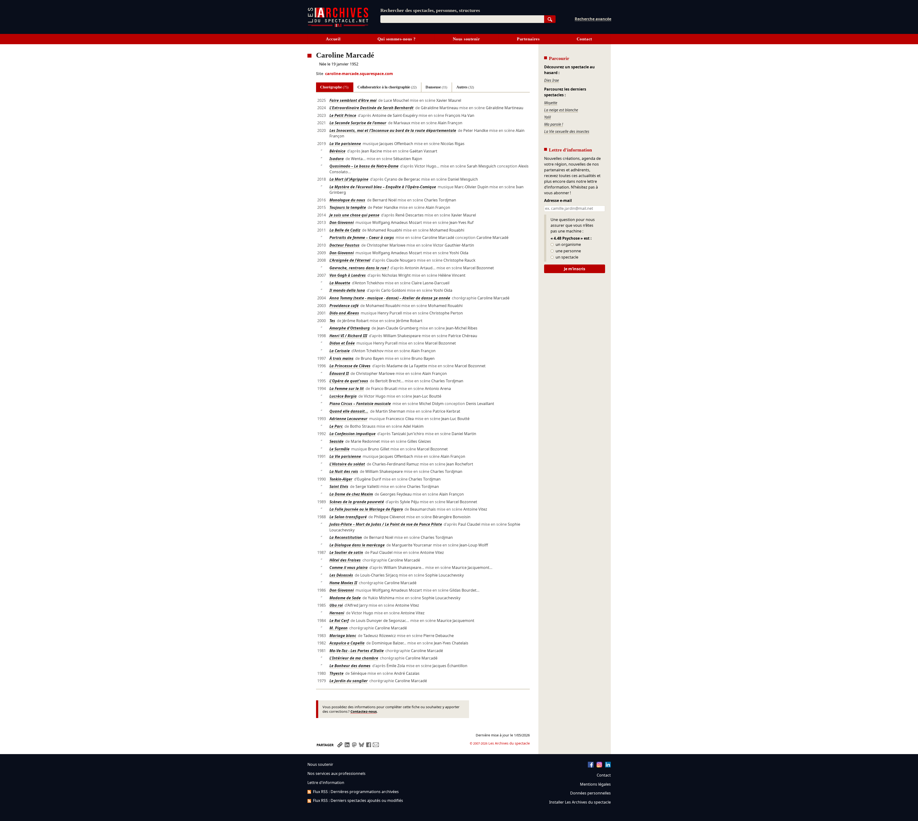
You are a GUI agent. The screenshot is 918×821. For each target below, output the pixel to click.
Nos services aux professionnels (336, 773)
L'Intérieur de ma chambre (353, 658)
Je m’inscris (574, 268)
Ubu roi (336, 605)
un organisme (568, 245)
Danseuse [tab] (436, 87)
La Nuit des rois (343, 471)
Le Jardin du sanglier (348, 680)
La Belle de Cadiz (344, 230)
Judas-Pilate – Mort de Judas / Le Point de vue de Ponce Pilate (385, 524)
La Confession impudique (352, 433)
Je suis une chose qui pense (354, 215)
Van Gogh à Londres (347, 275)
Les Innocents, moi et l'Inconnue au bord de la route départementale (392, 130)
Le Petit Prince (342, 115)
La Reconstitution (345, 537)
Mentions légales (595, 784)
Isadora (336, 158)
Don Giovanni (341, 222)
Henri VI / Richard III (348, 335)
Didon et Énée (342, 343)
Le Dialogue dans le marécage (357, 545)
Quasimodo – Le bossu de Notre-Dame (364, 166)
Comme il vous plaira (348, 567)
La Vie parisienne (345, 143)
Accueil (333, 39)
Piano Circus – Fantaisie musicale (360, 403)
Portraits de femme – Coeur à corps (361, 237)
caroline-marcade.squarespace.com (359, 73)
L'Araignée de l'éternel (349, 260)
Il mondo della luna (347, 290)
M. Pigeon (338, 628)
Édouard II (339, 373)
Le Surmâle (339, 449)
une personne (568, 251)
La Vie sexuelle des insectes (566, 131)
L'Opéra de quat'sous (348, 380)
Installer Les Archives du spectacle (580, 802)
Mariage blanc (342, 635)
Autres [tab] (465, 87)
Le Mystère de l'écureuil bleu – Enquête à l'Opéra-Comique (382, 186)
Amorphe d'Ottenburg (349, 328)
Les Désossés (341, 575)
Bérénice (337, 151)
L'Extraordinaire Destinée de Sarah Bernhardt (371, 107)
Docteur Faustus (344, 245)
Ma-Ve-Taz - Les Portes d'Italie (356, 650)
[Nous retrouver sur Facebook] (591, 766)
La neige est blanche (561, 110)
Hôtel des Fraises (345, 560)
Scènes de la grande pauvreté (356, 501)
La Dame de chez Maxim (351, 494)
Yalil (547, 117)
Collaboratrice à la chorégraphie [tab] (387, 87)
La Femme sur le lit (346, 388)
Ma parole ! (553, 124)
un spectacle (566, 257)
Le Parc (336, 426)
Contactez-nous (363, 711)
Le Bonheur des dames (350, 665)
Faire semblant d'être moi (353, 100)
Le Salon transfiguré (348, 516)
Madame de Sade (345, 597)
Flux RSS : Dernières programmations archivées (356, 791)
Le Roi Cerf (339, 620)
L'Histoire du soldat (347, 464)
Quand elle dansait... (348, 411)
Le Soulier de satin (346, 552)
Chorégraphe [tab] (334, 87)
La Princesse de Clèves (350, 365)
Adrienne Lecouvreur (348, 418)
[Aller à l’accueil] (338, 26)
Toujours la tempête (347, 207)
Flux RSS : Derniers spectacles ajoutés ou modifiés (358, 800)
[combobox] (462, 19)
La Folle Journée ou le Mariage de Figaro (366, 509)
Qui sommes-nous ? (396, 39)
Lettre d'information (325, 782)
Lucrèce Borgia (343, 396)
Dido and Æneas (344, 313)
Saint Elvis (338, 486)
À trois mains (341, 358)
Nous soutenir (466, 39)
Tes (332, 320)
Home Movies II (343, 582)
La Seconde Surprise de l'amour (357, 122)
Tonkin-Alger (340, 479)
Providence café (344, 305)
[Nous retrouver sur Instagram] (599, 766)
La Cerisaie (339, 350)
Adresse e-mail (558, 201)
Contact (584, 39)
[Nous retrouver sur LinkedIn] (608, 766)
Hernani (336, 613)
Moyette (550, 102)
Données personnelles (590, 793)
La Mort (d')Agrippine (348, 179)
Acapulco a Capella (347, 643)
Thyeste (336, 673)
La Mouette (339, 283)
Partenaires (528, 39)
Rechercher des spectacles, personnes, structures (430, 10)
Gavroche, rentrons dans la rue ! (359, 267)
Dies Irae (551, 80)
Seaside (336, 441)
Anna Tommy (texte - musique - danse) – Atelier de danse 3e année (389, 298)
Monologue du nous (347, 200)
